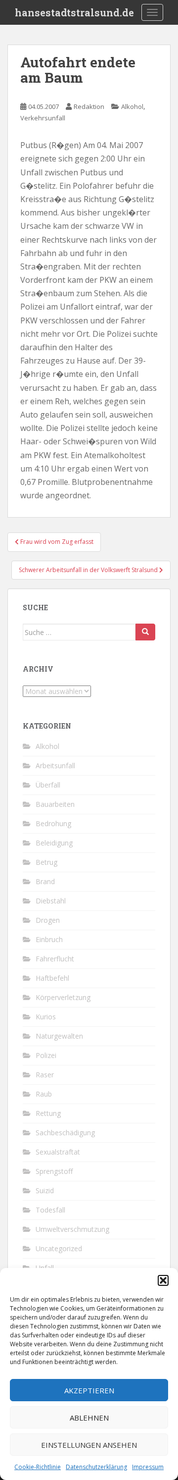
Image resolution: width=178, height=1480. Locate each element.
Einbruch (49, 939)
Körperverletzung (63, 997)
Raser (45, 1074)
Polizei (46, 1055)
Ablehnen (89, 1418)
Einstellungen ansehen (89, 1445)
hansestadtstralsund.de (74, 12)
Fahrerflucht (55, 958)
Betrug (46, 862)
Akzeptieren (89, 1390)
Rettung (48, 1113)
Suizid (45, 1190)
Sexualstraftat (58, 1152)
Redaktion (89, 106)
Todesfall (50, 1210)
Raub (44, 1094)
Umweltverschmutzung (72, 1229)
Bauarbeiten (55, 804)
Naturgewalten (59, 1036)
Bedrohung (53, 823)
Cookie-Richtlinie (37, 1467)
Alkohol (132, 106)
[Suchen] (145, 632)
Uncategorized (59, 1248)
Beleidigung (54, 842)
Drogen (48, 920)
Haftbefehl (52, 978)
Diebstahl (51, 900)
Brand (45, 881)
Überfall (48, 785)
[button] (163, 1280)
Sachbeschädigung (65, 1132)
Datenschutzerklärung (96, 1467)
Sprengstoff (54, 1171)
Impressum (148, 1467)
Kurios (46, 1016)
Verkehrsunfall (42, 117)
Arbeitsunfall (55, 765)
